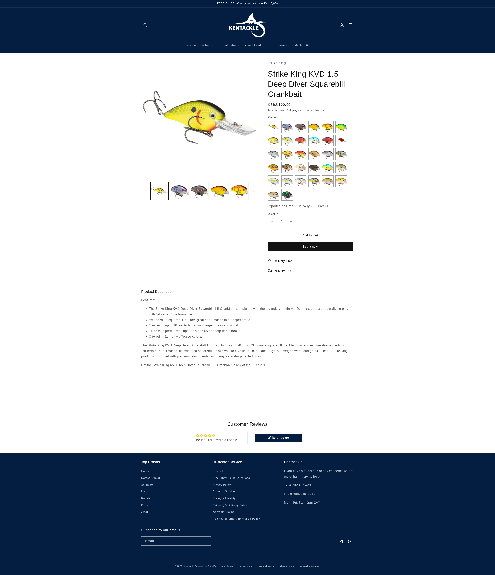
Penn (144, 505)
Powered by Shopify (205, 566)
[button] (145, 25)
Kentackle (189, 566)
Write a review (278, 437)
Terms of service (267, 566)
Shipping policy (288, 566)
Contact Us (220, 471)
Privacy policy (246, 566)
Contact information (310, 566)
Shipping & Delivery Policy (230, 505)
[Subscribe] (206, 541)
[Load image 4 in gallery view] (220, 191)
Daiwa (145, 471)
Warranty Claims (223, 511)
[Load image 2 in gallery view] (180, 191)
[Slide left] (145, 190)
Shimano (147, 484)
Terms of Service (224, 491)
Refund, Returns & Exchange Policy (236, 518)
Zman (145, 511)
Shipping (292, 110)
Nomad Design (151, 477)
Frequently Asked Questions (231, 477)
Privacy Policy (222, 484)
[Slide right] (254, 190)
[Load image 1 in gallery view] (160, 191)
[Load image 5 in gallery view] (240, 191)
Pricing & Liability (224, 498)
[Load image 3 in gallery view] (200, 191)
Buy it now (310, 246)
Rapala (146, 498)
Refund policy (227, 566)
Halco (145, 491)
